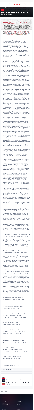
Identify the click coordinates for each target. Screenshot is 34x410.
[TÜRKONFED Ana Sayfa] (16, 4)
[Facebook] (8, 369)
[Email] (12, 369)
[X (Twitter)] (7, 369)
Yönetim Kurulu (19, 400)
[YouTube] (7, 404)
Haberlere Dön (4, 7)
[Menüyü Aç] (32, 1)
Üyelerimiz (18, 404)
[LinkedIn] (10, 369)
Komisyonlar (19, 401)
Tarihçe (18, 398)
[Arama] (30, 1)
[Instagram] (9, 404)
